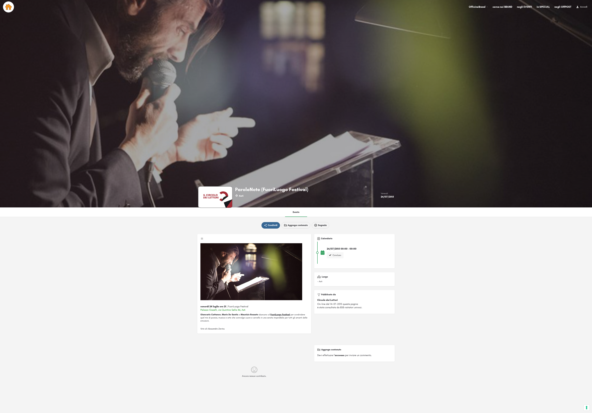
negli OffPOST (562, 6)
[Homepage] (8, 7)
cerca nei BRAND (502, 6)
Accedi (583, 7)
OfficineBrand (477, 6)
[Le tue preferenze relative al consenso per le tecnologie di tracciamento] (587, 408)
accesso (339, 355)
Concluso (336, 255)
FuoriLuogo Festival (280, 314)
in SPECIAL (543, 6)
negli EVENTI (524, 6)
